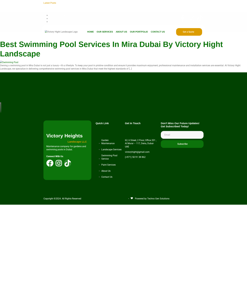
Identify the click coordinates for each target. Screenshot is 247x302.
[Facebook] (49, 163)
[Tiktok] (199, 18)
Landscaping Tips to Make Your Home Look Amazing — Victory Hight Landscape (99, 3)
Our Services (105, 32)
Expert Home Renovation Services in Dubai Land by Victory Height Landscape (139, 6)
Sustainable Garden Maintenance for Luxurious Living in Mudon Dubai (136, 9)
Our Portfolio (139, 32)
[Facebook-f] (182, 18)
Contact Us (158, 32)
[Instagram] (191, 18)
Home (90, 32)
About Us (121, 32)
